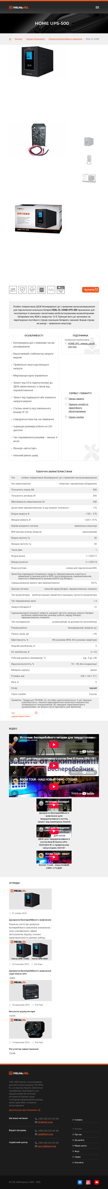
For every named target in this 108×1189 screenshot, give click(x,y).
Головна (78, 1120)
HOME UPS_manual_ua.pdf (81, 343)
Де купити (79, 1140)
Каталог (78, 1129)
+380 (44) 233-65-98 (48, 1118)
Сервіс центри (76, 417)
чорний (93, 688)
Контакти (79, 1162)
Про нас (78, 1134)
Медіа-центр (81, 1146)
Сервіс (78, 1157)
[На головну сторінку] (10, 39)
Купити (89, 289)
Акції (77, 1151)
